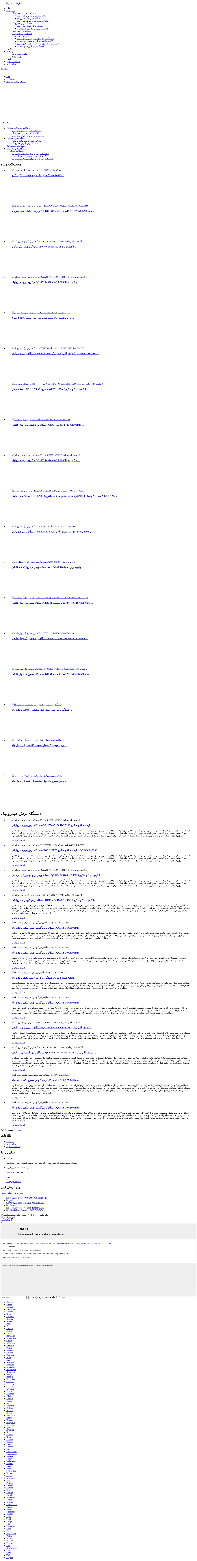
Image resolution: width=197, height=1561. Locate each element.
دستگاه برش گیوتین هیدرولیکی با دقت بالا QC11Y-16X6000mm (45, 927)
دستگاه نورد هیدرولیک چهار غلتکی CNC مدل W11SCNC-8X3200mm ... (50, 638)
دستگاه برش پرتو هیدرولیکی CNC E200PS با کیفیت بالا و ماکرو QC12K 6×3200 (54, 850)
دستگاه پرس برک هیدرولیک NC (31, 18)
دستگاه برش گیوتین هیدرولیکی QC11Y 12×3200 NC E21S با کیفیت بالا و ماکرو (54, 1052)
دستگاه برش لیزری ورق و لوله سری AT (35, 41)
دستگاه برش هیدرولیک (22, 23)
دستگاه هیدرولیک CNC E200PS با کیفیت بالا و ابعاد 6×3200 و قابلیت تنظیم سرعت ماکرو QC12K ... (65, 496)
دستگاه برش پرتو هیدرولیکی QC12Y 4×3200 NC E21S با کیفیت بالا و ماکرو (52, 825)
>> (15, 1130)
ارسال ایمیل (6, 1220)
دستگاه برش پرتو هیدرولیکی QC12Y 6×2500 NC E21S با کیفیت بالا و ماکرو (52, 1027)
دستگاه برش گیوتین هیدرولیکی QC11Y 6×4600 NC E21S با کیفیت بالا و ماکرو (53, 900)
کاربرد (9, 49)
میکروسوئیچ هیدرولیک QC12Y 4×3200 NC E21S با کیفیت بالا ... (46, 460)
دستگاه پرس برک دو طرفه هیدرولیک (33, 21)
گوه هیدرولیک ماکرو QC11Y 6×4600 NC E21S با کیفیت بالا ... (44, 246)
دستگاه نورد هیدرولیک (21, 31)
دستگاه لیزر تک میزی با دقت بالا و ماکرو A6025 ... (38, 175)
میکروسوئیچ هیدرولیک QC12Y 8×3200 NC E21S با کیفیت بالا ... (46, 282)
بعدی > (19, 1130)
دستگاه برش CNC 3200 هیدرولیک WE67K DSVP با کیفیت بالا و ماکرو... (50, 389)
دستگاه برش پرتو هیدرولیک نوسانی (32, 28)
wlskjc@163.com (13, 1181)
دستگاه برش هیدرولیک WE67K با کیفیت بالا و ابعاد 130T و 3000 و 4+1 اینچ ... (53, 531)
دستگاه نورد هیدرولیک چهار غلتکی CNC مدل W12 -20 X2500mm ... (48, 424)
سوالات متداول (13, 61)
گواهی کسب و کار (20, 54)
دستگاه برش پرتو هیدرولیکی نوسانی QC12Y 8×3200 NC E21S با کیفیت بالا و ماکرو (56, 875)
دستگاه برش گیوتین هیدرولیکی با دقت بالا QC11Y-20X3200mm (45, 952)
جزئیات (15, 840)
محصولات (10, 11)
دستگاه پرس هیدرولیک (22, 33)
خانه (8, 8)
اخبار (8, 59)
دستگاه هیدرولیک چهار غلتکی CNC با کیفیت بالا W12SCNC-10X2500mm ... (52, 602)
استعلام (21, 840)
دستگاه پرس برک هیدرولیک (24, 13)
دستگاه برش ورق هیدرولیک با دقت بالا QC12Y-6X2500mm (43, 977)
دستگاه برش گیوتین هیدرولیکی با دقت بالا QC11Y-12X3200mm (45, 1080)
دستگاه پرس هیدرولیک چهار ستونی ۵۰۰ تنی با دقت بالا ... (42, 709)
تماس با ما (11, 64)
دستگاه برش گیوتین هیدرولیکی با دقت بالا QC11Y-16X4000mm (45, 1002)
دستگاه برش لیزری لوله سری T (31, 46)
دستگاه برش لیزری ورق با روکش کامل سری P (38, 44)
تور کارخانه (17, 56)
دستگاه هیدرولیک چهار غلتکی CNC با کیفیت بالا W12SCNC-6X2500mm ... (51, 674)
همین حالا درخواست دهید (12, 1193)
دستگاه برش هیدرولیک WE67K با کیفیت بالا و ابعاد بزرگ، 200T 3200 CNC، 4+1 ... (55, 353)
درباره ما (10, 51)
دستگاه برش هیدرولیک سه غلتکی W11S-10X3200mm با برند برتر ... (47, 567)
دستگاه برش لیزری (20, 36)
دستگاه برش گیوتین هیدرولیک (30, 26)
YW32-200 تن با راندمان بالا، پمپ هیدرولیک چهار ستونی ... (43, 317)
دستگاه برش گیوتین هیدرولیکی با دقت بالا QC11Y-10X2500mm (45, 1107)
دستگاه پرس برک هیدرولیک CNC (31, 16)
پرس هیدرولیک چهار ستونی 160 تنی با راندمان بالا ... (39, 781)
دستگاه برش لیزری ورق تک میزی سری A (35, 38)
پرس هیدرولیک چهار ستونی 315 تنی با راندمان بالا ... (39, 745)
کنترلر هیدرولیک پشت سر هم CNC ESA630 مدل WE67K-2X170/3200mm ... (53, 211)
